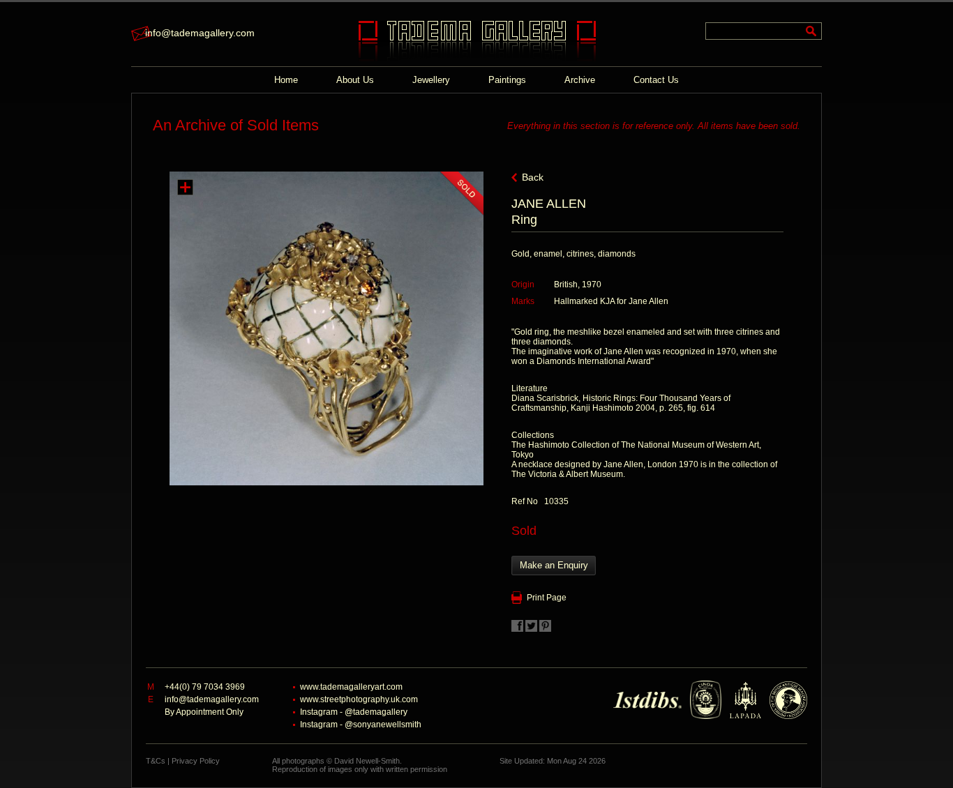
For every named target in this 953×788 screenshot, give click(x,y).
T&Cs (155, 761)
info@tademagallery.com (200, 32)
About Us (355, 80)
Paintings (507, 80)
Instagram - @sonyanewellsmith (360, 724)
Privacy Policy (196, 761)
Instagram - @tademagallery (353, 712)
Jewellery (431, 80)
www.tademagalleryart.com (351, 687)
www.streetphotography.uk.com (359, 699)
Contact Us (656, 80)
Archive (579, 80)
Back (532, 177)
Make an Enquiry (554, 565)
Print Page (546, 598)
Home (286, 80)
